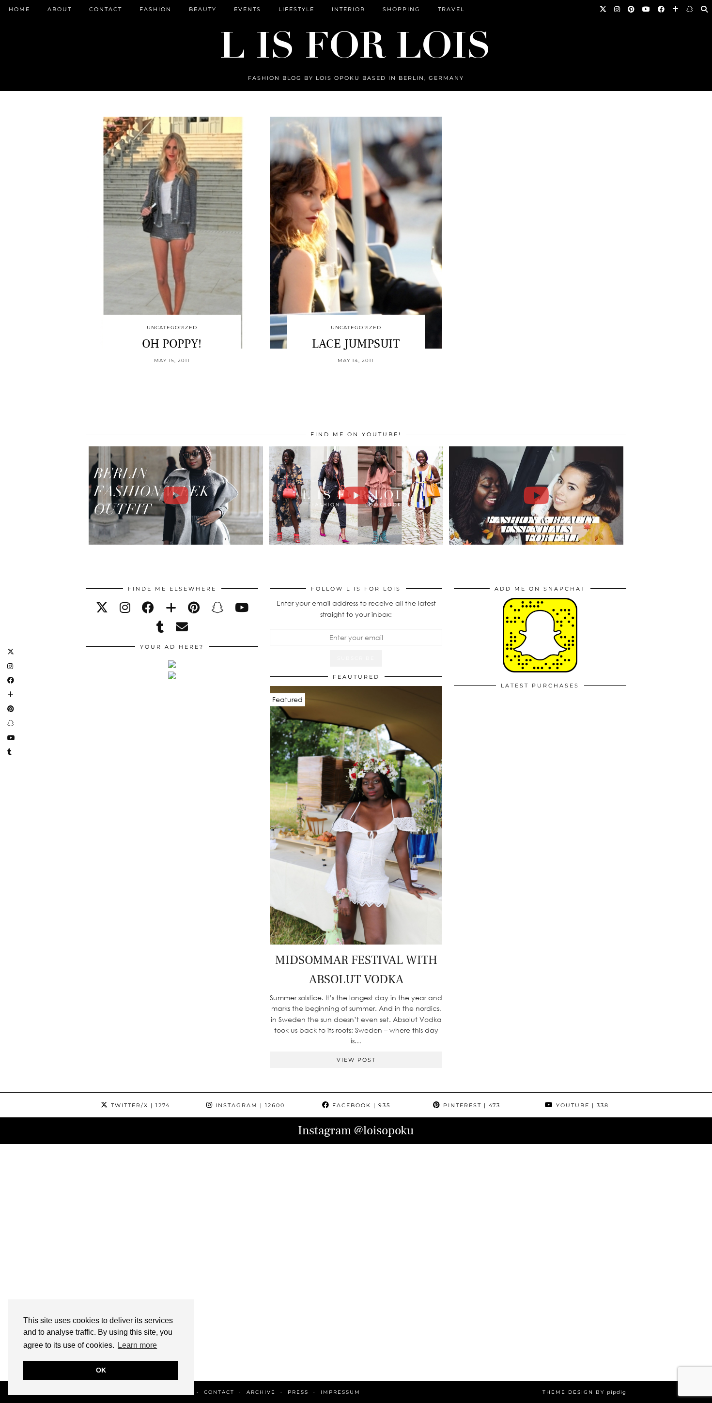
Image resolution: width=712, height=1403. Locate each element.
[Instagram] (617, 9)
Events (247, 9)
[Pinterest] (631, 9)
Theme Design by (584, 1392)
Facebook (360, 1105)
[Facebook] (662, 9)
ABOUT (59, 9)
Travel (451, 9)
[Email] (182, 626)
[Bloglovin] (676, 9)
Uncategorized (172, 327)
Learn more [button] (137, 1345)
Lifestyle (296, 9)
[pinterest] (194, 607)
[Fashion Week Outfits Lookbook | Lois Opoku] (356, 495)
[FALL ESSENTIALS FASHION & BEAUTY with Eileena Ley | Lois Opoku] (536, 495)
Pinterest (470, 1105)
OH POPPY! (171, 343)
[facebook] (148, 607)
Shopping (401, 9)
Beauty (203, 9)
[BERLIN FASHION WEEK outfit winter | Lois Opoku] (176, 495)
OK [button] (101, 1370)
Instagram (249, 1105)
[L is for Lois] (356, 40)
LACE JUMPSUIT (356, 343)
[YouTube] (646, 9)
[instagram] (125, 607)
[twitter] (102, 607)
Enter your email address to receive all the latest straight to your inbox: (356, 608)
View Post (356, 1059)
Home (19, 9)
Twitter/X (139, 1105)
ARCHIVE (261, 1392)
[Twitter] (603, 9)
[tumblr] (160, 626)
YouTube (581, 1105)
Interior (348, 9)
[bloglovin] (171, 607)
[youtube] (241, 607)
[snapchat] (217, 607)
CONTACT (105, 9)
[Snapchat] (690, 9)
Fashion (155, 9)
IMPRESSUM (340, 1392)
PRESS (298, 1392)
